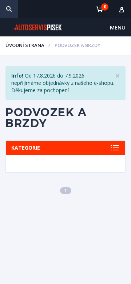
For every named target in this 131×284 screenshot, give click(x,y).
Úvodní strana (24, 45)
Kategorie (25, 147)
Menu (118, 27)
